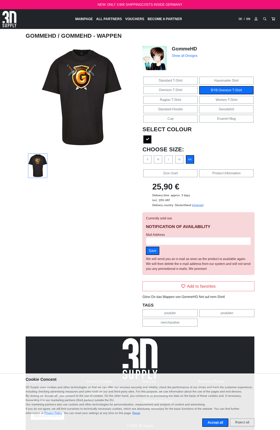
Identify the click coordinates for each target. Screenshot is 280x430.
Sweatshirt (226, 109)
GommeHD (42, 36)
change (198, 205)
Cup (170, 118)
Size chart (170, 173)
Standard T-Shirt (170, 80)
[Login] (256, 19)
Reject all (242, 422)
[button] (273, 19)
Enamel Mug (226, 118)
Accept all (215, 422)
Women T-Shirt (226, 100)
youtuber (227, 313)
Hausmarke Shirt (226, 80)
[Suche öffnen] (265, 19)
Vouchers (134, 19)
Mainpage (84, 19)
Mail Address (155, 234)
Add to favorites (201, 286)
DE (240, 19)
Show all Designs (184, 55)
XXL (190, 159)
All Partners (109, 19)
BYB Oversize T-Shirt (226, 90)
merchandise (170, 322)
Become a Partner (165, 19)
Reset (136, 413)
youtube (170, 313)
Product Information (226, 173)
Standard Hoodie (170, 109)
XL (179, 159)
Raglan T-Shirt (170, 100)
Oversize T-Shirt (170, 90)
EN (248, 19)
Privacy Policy (53, 413)
